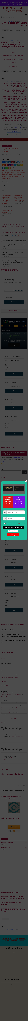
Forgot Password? (20, 523)
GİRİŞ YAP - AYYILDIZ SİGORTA (13, 527)
